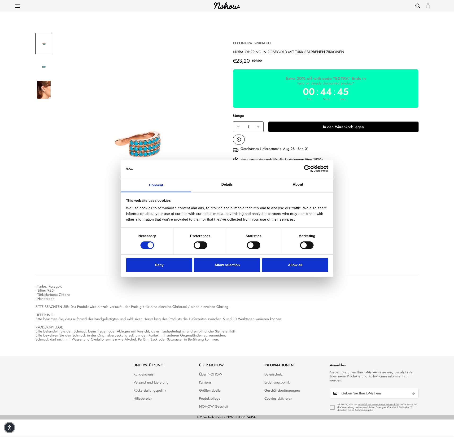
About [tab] (298, 184)
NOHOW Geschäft (213, 406)
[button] (428, 5)
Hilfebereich (143, 398)
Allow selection (227, 265)
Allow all (295, 265)
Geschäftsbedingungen (282, 390)
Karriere (205, 382)
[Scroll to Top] (444, 411)
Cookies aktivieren (278, 398)
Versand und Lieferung (151, 382)
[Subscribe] (413, 393)
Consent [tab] (156, 185)
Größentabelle (210, 390)
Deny (159, 265)
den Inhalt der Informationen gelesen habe (378, 404)
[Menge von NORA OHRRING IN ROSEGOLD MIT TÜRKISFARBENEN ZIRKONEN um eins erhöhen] (258, 127)
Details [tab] (227, 184)
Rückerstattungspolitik (150, 390)
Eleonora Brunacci (252, 43)
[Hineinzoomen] (211, 43)
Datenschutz (273, 374)
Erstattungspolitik (277, 382)
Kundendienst (144, 374)
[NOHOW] (227, 6)
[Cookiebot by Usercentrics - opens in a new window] (307, 168)
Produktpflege (209, 398)
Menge (238, 115)
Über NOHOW (210, 374)
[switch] (200, 245)
